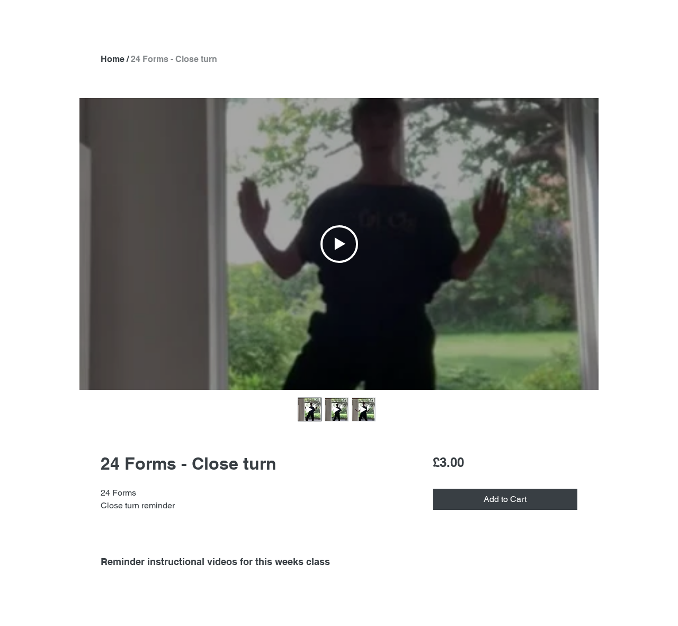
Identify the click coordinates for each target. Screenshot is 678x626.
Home (112, 59)
